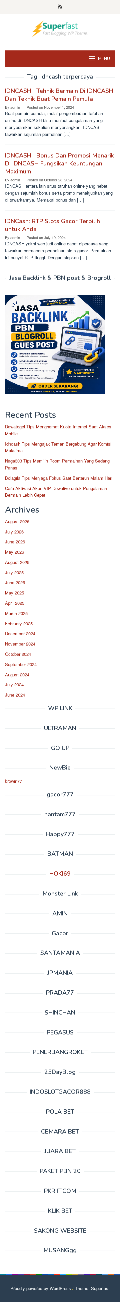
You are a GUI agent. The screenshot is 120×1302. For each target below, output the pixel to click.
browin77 (13, 781)
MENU (104, 59)
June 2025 (15, 582)
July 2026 (14, 531)
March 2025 (16, 613)
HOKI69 (60, 874)
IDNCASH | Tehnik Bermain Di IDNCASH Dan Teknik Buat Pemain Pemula (59, 95)
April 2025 (14, 603)
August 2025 (17, 562)
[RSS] (60, 7)
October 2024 (18, 654)
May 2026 (14, 552)
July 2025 (14, 572)
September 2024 (21, 664)
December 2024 (20, 633)
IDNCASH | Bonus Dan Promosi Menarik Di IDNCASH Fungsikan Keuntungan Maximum (59, 163)
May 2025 (14, 592)
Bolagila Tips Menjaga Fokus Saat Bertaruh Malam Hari (58, 478)
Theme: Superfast (92, 1288)
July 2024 (14, 684)
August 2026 (17, 521)
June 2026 (15, 541)
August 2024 (17, 674)
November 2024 (20, 644)
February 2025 (19, 623)
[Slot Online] (60, 28)
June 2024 (15, 695)
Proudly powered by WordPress (40, 1288)
